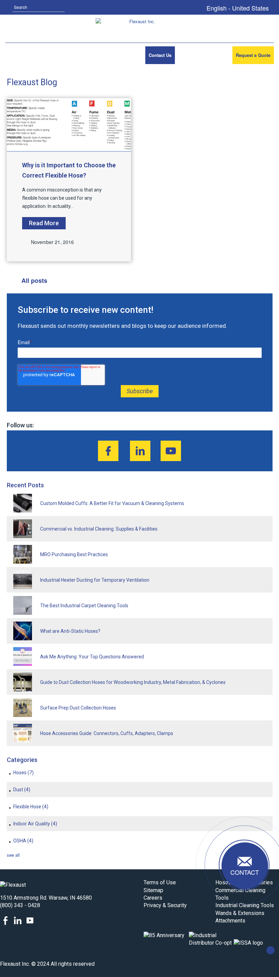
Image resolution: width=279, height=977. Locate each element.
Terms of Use (160, 882)
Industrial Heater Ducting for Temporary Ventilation (94, 580)
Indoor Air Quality (35, 823)
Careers (153, 898)
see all (13, 855)
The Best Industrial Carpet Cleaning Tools (84, 605)
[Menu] (15, 55)
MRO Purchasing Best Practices (74, 554)
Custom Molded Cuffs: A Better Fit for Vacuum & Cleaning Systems (112, 503)
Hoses (23, 772)
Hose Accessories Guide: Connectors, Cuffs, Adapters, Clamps (106, 733)
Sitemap (153, 890)
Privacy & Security (165, 905)
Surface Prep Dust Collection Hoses (78, 708)
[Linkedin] (140, 451)
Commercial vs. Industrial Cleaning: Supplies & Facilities (99, 529)
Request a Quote (253, 55)
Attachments (230, 920)
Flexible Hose (30, 806)
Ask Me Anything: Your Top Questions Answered (92, 656)
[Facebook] (108, 451)
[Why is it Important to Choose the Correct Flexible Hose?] (69, 125)
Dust (21, 789)
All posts (34, 280)
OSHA (23, 840)
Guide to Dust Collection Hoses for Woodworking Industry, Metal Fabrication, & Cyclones (133, 682)
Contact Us (160, 55)
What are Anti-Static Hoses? (70, 631)
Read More (44, 223)
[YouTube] (171, 451)
